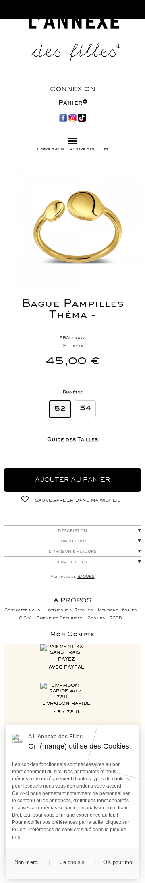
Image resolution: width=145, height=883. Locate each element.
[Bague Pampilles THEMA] (77, 227)
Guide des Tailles (72, 439)
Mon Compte (72, 634)
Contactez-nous (22, 610)
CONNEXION (72, 89)
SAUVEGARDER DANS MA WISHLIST (78, 501)
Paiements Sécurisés (59, 618)
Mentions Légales (117, 610)
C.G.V (25, 618)
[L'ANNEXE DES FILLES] (72, 40)
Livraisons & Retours (69, 610)
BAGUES (86, 577)
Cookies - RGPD (104, 618)
